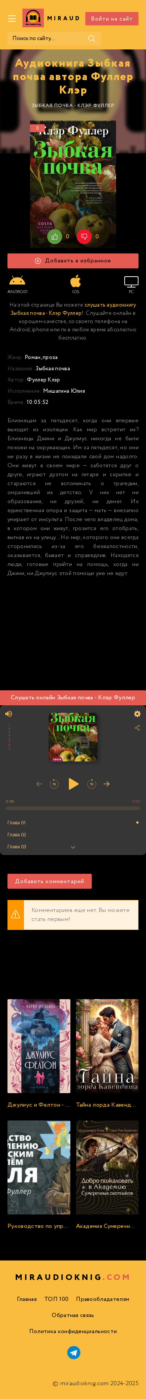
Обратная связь (73, 1315)
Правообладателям (102, 1299)
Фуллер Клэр (43, 380)
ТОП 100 (56, 1299)
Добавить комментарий (49, 881)
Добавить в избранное (78, 260)
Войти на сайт (112, 19)
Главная (27, 1299)
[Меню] (11, 18)
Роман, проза (41, 357)
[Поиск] (91, 38)
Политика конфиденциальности (73, 1331)
